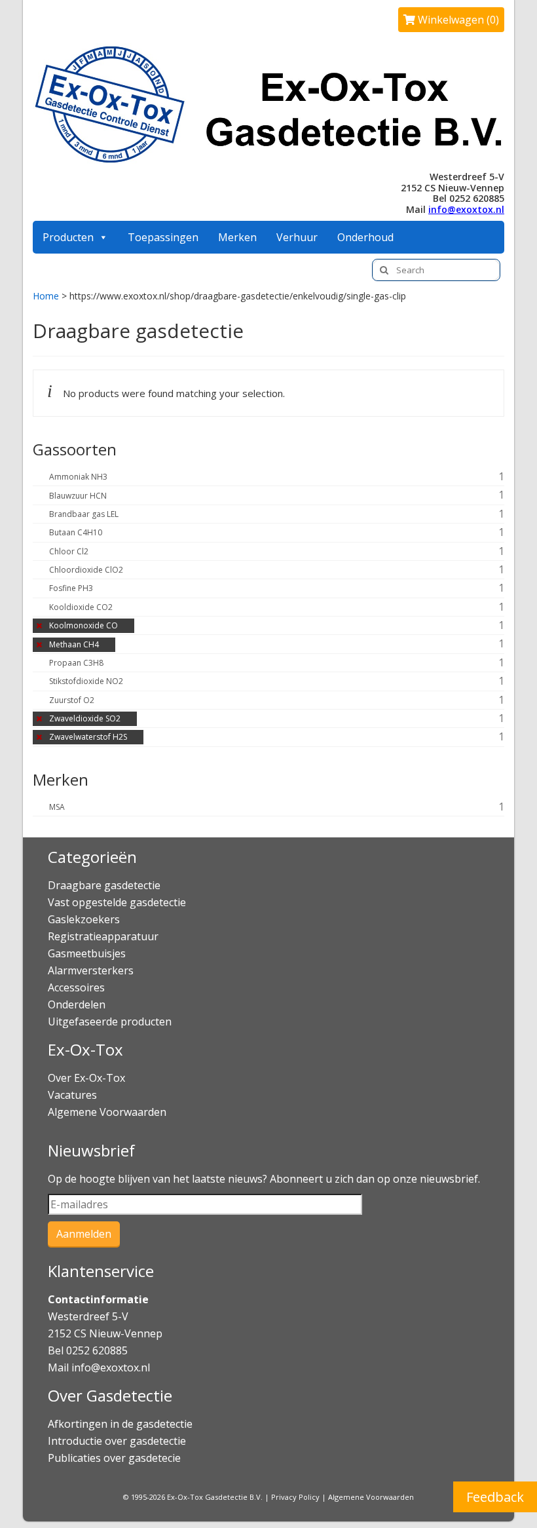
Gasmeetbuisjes (87, 953)
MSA (57, 806)
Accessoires (76, 987)
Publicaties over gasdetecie (114, 1458)
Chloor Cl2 (68, 551)
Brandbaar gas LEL (84, 514)
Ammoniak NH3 (78, 476)
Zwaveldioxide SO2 (84, 718)
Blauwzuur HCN (78, 495)
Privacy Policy (295, 1497)
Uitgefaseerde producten (110, 1021)
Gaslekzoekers (84, 919)
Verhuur (297, 237)
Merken (237, 237)
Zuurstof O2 (71, 700)
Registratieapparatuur (103, 936)
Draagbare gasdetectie (104, 885)
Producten (68, 237)
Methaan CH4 (74, 644)
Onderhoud (365, 237)
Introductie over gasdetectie (117, 1441)
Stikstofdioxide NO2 (86, 681)
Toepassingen (163, 237)
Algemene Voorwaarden (107, 1112)
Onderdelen (76, 1004)
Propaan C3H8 (76, 662)
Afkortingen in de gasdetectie (121, 1424)
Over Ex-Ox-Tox (86, 1078)
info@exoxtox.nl (466, 209)
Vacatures (72, 1095)
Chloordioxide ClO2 (86, 569)
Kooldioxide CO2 (81, 607)
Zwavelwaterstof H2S (88, 736)
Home (46, 296)
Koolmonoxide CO (83, 625)
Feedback (495, 1497)
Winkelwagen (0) (457, 19)
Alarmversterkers (91, 970)
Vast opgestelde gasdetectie (117, 902)
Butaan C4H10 (75, 532)
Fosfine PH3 (71, 588)
